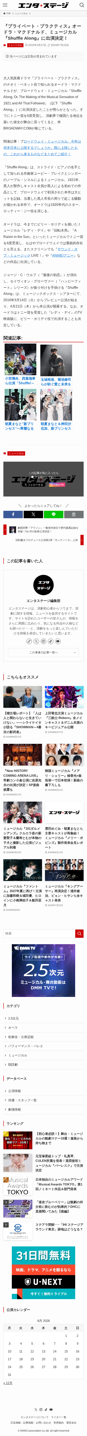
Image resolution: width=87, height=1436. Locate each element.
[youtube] (58, 641)
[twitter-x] (36, 641)
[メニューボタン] (5, 5)
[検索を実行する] (79, 933)
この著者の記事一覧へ (43, 652)
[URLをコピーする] (74, 514)
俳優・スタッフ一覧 (22, 1100)
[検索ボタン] (82, 5)
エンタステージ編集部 (43, 601)
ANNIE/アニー (63, 255)
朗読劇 (13, 1064)
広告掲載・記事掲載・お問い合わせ (31, 1422)
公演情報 (14, 1091)
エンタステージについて (35, 1417)
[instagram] (43, 641)
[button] (13, 514)
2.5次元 (13, 1018)
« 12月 (7, 1383)
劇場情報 (14, 1109)
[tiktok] (50, 641)
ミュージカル (15, 45)
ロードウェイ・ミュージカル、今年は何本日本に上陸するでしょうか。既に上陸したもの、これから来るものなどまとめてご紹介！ (42, 147)
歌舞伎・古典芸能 (21, 1037)
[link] (29, 641)
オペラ (13, 1027)
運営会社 (71, 1422)
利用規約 (59, 1422)
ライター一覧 (58, 1417)
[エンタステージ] (43, 5)
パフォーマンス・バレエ (25, 1046)
